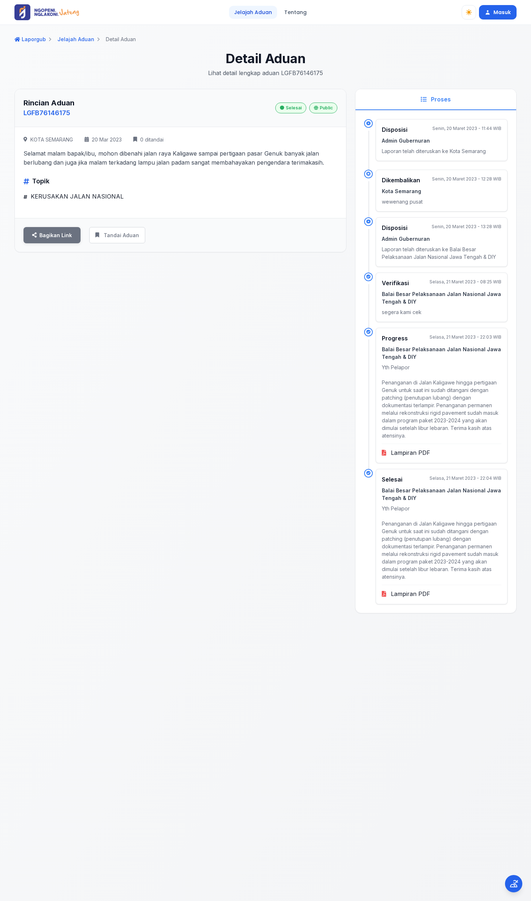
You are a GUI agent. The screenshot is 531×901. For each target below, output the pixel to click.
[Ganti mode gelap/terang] (469, 12)
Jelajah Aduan (253, 12)
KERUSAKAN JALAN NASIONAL (76, 196)
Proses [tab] (440, 99)
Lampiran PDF (409, 452)
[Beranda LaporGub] (46, 12)
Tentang (295, 12)
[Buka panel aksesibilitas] (513, 883)
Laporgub (34, 39)
